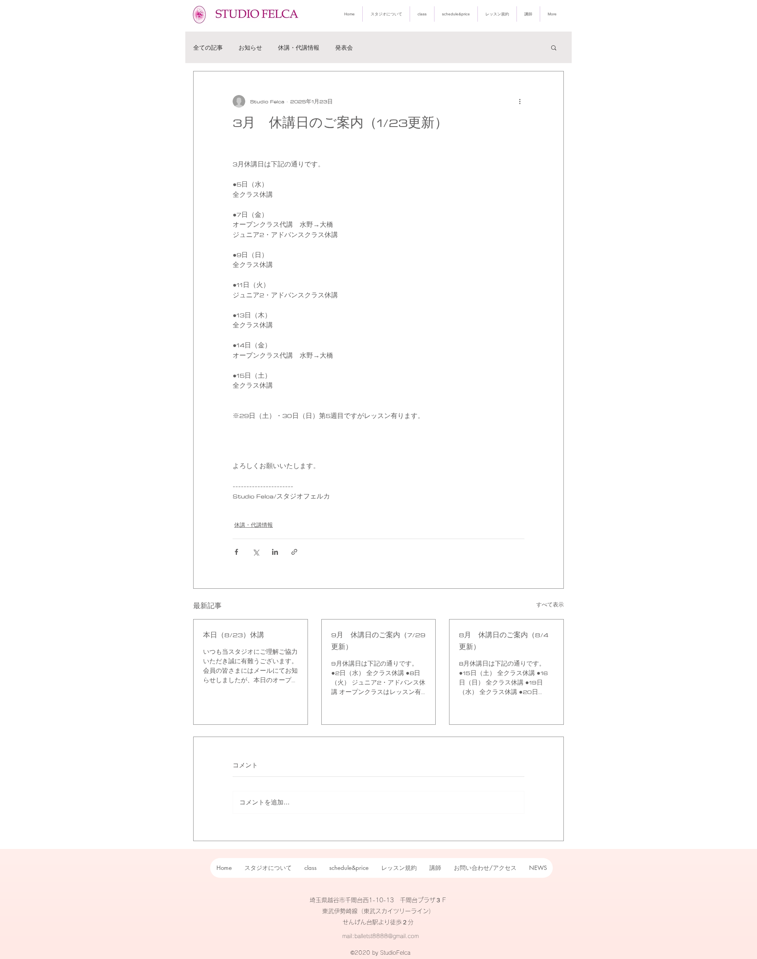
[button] (553, 47)
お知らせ (250, 47)
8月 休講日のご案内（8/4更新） (503, 641)
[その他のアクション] (519, 101)
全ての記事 (208, 47)
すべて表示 (550, 605)
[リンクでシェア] (294, 552)
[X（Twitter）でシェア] (255, 552)
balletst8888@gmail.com (386, 936)
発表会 (344, 47)
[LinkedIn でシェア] (275, 552)
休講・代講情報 (298, 47)
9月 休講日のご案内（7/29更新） (378, 641)
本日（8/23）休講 (233, 635)
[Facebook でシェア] (236, 552)
